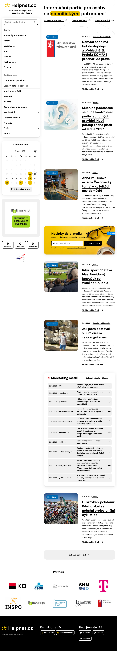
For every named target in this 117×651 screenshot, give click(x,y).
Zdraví (7, 40)
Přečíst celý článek (90, 89)
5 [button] (30, 183)
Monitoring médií (12, 91)
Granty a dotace (79, 20)
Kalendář (8, 96)
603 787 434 (49, 632)
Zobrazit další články (78, 555)
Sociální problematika (15, 35)
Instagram (33, 246)
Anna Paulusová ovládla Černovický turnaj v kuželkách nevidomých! (97, 184)
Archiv (7, 133)
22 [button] (30, 174)
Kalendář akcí (20, 144)
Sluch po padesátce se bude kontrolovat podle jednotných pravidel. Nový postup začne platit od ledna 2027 (97, 118)
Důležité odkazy (12, 117)
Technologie (10, 62)
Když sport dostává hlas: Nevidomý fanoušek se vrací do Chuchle (97, 276)
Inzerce (7, 101)
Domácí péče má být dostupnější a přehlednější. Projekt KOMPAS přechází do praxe (96, 50)
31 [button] (7, 183)
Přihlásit (93, 243)
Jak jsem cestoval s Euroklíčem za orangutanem (96, 333)
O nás (6, 128)
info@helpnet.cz (66, 632)
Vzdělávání (9, 112)
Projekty (8, 123)
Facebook (8, 246)
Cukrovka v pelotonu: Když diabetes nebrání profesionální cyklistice (98, 508)
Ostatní (7, 67)
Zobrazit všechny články (97, 378)
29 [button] (30, 178)
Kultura (7, 56)
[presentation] (61, 48)
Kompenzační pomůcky (15, 107)
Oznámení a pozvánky (15, 80)
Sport (6, 51)
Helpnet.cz (23, 5)
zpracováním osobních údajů (76, 248)
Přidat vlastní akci (22, 189)
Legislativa (9, 46)
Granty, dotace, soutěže (16, 85)
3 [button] (20, 183)
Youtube (20, 246)
